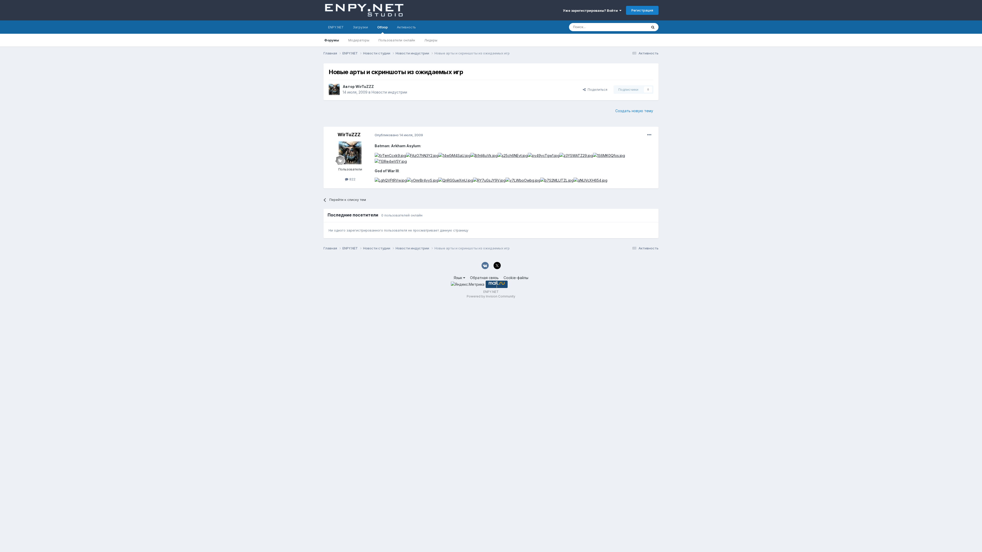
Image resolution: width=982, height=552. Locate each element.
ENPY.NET (336, 27)
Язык (458, 277)
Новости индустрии (389, 92)
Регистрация (642, 10)
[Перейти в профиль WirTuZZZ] (334, 89)
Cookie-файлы (516, 277)
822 (351, 179)
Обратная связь (484, 277)
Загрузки (360, 27)
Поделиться (596, 89)
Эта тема (633, 27)
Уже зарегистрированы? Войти (591, 10)
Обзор (382, 27)
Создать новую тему (634, 111)
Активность (406, 27)
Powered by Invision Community (491, 296)
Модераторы (358, 40)
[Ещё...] (649, 135)
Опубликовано (399, 135)
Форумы (331, 40)
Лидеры (430, 40)
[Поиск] (653, 27)
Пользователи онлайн (396, 40)
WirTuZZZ (364, 86)
